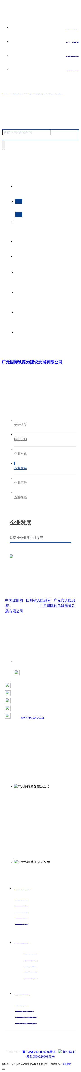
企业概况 (23, 537)
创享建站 (66, 1064)
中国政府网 (14, 600)
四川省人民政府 (38, 600)
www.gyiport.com (32, 717)
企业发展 (36, 537)
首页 (13, 537)
